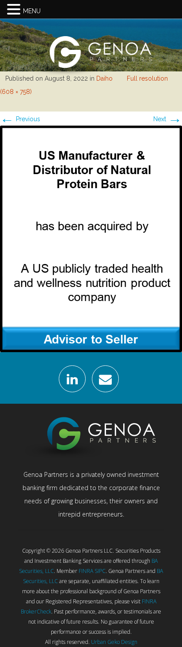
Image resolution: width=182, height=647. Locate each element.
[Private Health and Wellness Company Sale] (91, 238)
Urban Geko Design (114, 642)
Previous (20, 119)
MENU (32, 11)
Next (167, 119)
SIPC (100, 571)
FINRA (86, 571)
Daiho (104, 78)
